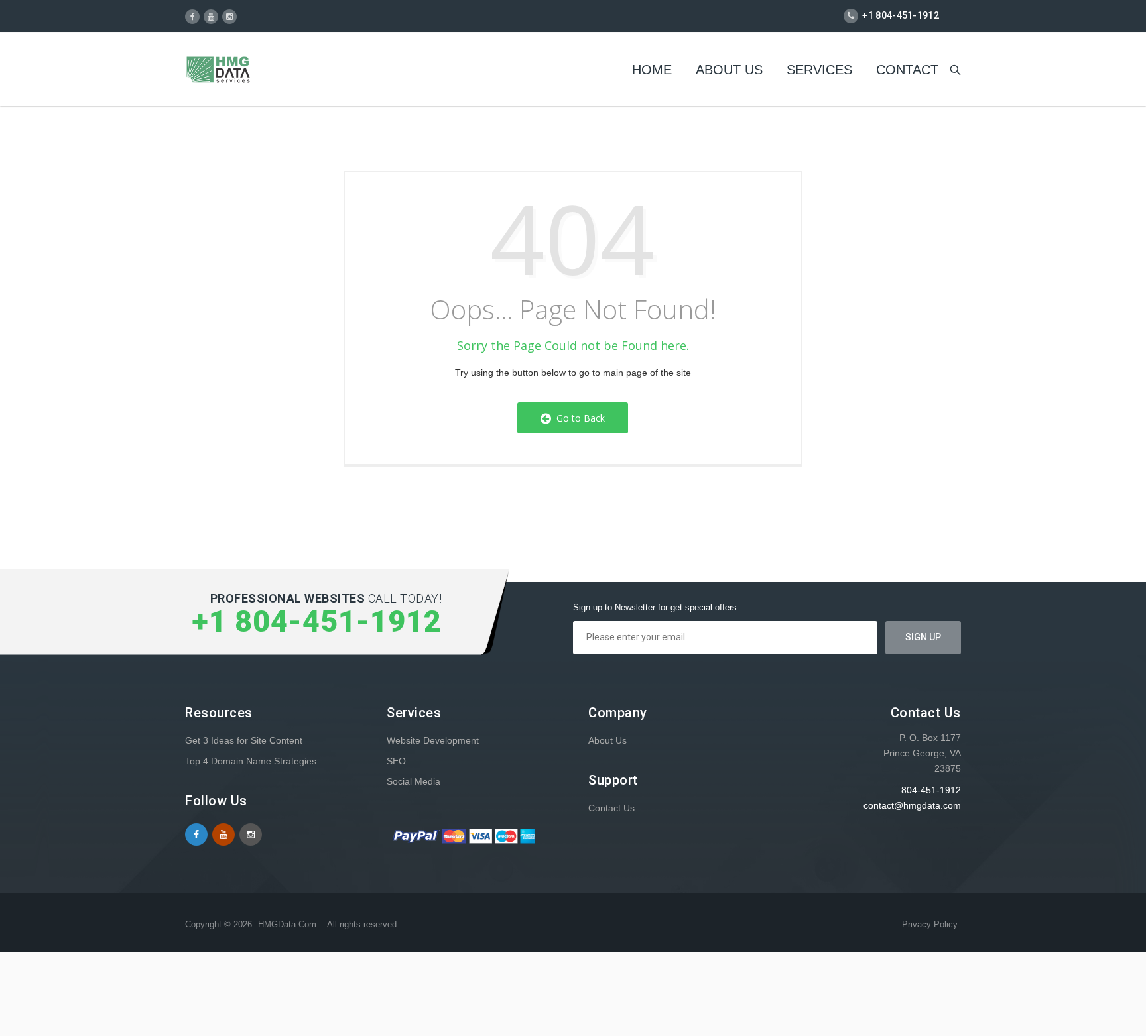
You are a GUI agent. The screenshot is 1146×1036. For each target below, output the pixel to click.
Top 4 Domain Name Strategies (250, 761)
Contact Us (611, 808)
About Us (729, 69)
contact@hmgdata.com (912, 805)
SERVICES (819, 69)
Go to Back (578, 418)
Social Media (413, 781)
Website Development (433, 740)
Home (652, 69)
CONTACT (907, 69)
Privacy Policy (930, 924)
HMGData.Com (287, 924)
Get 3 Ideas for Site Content (243, 740)
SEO (396, 761)
